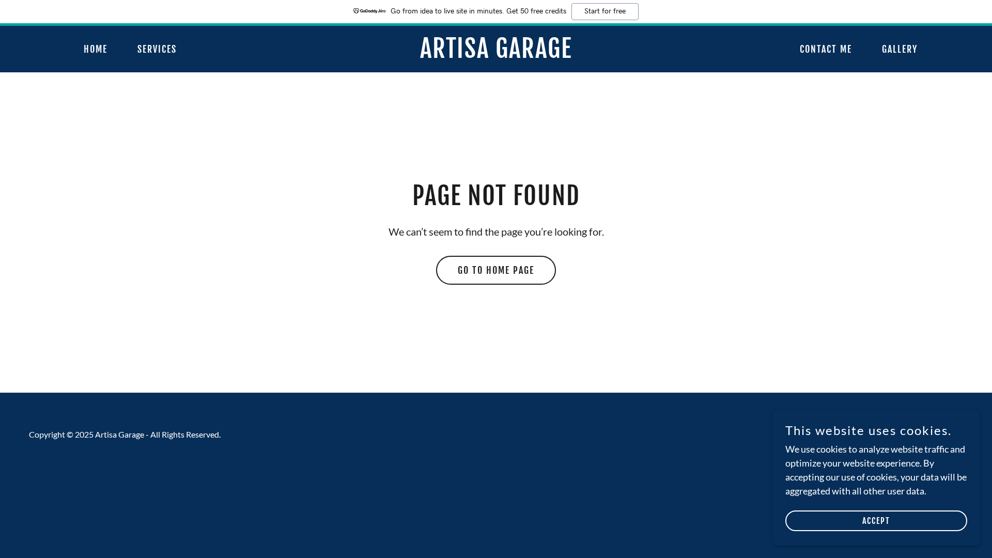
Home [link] (95, 49)
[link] (496, 54)
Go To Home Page (496, 270)
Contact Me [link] (826, 49)
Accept (876, 521)
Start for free (605, 11)
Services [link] (157, 49)
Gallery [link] (900, 49)
